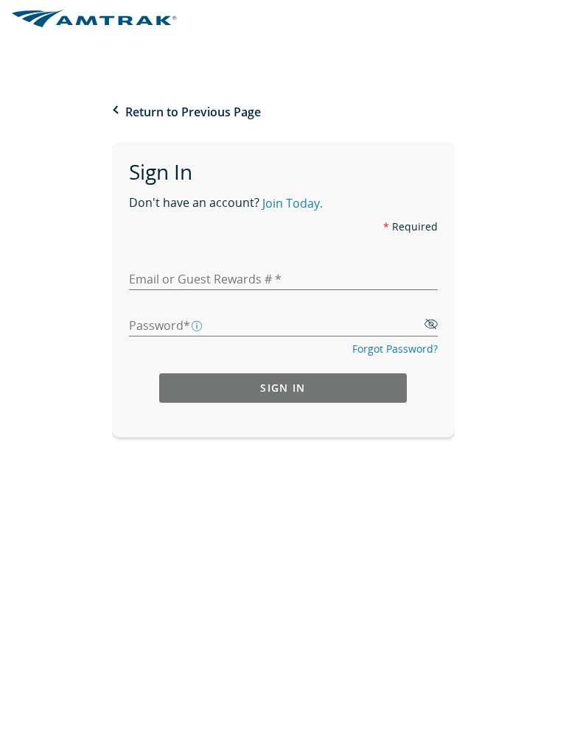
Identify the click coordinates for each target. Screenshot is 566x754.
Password (156, 325)
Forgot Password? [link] (395, 349)
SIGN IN (282, 388)
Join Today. (292, 205)
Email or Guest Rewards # (202, 279)
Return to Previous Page (193, 112)
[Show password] (431, 325)
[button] (198, 325)
